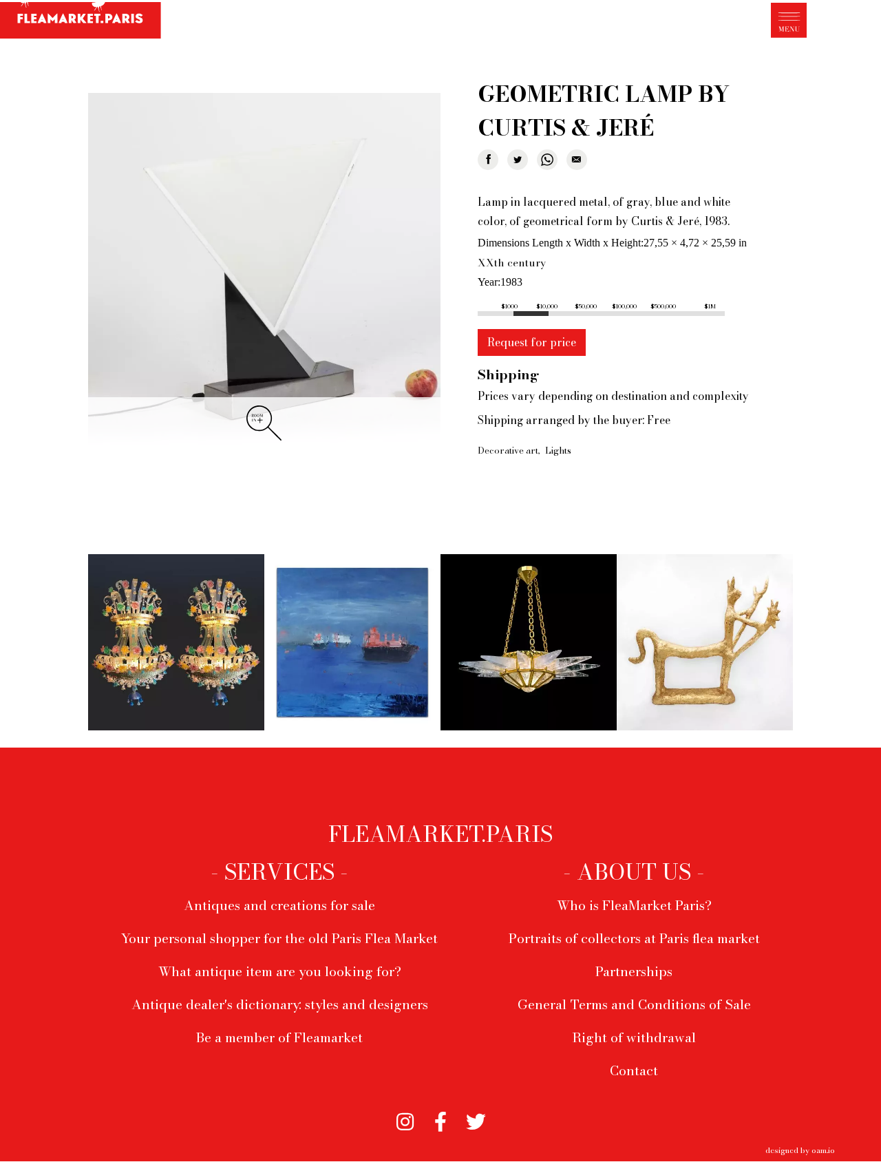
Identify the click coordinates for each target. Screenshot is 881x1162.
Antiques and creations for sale (279, 905)
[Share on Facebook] (488, 159)
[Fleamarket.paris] (80, 21)
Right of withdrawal (634, 1037)
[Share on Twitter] (517, 159)
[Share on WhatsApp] (547, 159)
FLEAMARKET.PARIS (440, 834)
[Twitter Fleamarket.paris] (475, 1117)
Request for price (531, 342)
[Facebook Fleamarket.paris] (440, 1117)
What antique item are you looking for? (279, 971)
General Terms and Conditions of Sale (634, 1004)
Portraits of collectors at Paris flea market (634, 938)
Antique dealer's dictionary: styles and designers (279, 1004)
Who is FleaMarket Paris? (634, 905)
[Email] (576, 159)
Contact (634, 1070)
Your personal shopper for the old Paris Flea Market (279, 938)
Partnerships (633, 971)
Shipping (508, 374)
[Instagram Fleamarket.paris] (405, 1117)
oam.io (823, 1150)
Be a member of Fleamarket (279, 1037)
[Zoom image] (264, 270)
